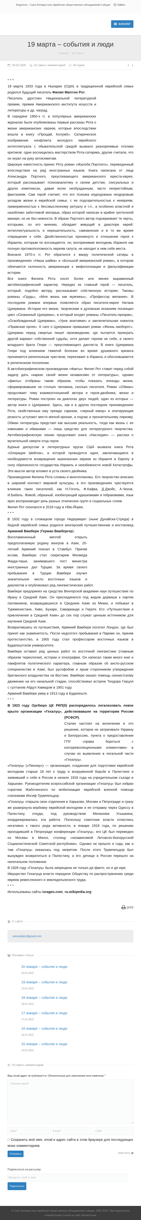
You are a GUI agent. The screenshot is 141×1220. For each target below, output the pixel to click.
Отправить (15, 1153)
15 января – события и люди (44, 1044)
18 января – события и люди (44, 997)
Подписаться (17, 1186)
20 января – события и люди (44, 967)
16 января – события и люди (44, 1028)
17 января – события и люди (44, 1013)
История (77, 53)
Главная (63, 53)
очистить (124, 1153)
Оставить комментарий (49, 65)
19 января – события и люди (44, 982)
